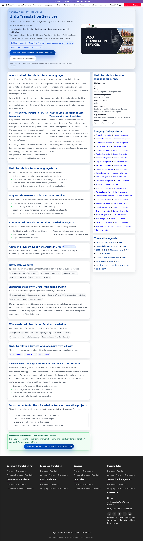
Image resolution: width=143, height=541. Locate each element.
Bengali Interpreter (103, 139)
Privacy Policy (68, 532)
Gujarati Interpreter (103, 161)
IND (105, 250)
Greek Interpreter (120, 158)
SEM (97, 254)
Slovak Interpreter (120, 203)
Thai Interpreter (102, 218)
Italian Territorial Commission (107, 257)
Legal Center (57, 532)
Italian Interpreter (103, 173)
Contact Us (57, 1)
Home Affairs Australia (104, 246)
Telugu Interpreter (119, 215)
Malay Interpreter (122, 180)
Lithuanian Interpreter (104, 180)
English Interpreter (103, 150)
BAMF (124, 246)
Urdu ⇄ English (16, 354)
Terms (77, 532)
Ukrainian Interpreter (104, 222)
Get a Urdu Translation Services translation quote (32, 52)
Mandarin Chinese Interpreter (107, 184)
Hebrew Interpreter (103, 165)
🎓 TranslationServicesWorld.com (18, 5)
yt (130, 514)
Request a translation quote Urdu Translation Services (49, 446)
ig (124, 514)
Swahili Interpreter (103, 211)
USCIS (113, 242)
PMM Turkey (101, 261)
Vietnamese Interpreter (105, 226)
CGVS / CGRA (101, 269)
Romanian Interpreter (125, 196)
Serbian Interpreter (121, 199)
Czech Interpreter (121, 142)
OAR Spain (106, 254)
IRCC (120, 242)
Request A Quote (83, 1)
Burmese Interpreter (104, 142)
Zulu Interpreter (102, 230)
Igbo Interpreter (122, 169)
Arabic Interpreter (121, 135)
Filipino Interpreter (120, 150)
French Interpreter (120, 154)
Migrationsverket (116, 250)
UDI (127, 250)
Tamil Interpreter (102, 215)
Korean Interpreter (120, 177)
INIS (117, 261)
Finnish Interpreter (103, 154)
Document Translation (16, 471)
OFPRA (98, 250)
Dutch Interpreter (119, 146)
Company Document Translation (20, 475)
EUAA (124, 257)
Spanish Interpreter (120, 207)
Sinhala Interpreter (103, 203)
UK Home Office (102, 242)
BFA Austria (124, 265)
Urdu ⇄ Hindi (44, 354)
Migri (111, 261)
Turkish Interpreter (118, 218)
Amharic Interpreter (103, 135)
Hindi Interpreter (120, 165)
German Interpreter (103, 158)
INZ (117, 246)
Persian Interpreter (103, 192)
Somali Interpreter (103, 207)
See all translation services (23, 58)
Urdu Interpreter (121, 222)
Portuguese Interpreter (105, 196)
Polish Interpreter (120, 192)
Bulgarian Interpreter (122, 139)
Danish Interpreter (103, 146)
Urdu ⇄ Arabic (30, 354)
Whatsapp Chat (69, 1)
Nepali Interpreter (120, 188)
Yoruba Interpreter (124, 226)
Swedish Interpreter (120, 211)
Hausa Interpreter (120, 161)
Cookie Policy (85, 532)
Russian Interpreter (103, 199)
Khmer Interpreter (103, 177)
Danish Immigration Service (106, 265)
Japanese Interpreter (120, 173)
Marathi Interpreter (103, 188)
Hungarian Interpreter (104, 169)
